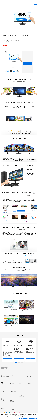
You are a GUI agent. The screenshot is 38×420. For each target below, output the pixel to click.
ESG (28, 382)
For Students (2, 384)
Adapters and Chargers (12, 408)
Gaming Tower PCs (3, 401)
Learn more (7, 358)
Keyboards (11, 400)
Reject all (28, 418)
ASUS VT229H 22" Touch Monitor (6, 2)
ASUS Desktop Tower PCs (3, 400)
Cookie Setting (22, 418)
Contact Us (20, 383)
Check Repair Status (21, 394)
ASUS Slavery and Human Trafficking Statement (23, 389)
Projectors (2, 398)
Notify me (35, 4)
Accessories (2, 389)
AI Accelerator (11, 390)
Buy (19, 358)
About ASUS (20, 382)
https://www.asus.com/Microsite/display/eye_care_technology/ (23, 255)
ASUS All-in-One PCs (3, 399)
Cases (10, 384)
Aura (28, 390)
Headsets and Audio (12, 402)
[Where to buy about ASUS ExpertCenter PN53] (34, 360)
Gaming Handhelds (3, 391)
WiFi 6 (10, 393)
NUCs (1, 402)
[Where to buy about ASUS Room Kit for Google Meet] (23, 360)
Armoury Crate (29, 389)
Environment (29, 383)
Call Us (20, 398)
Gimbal (10, 407)
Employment (20, 384)
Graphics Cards (2, 408)
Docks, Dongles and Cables (13, 409)
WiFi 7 (10, 392)
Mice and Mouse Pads (12, 401)
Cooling (10, 382)
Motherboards (2, 407)
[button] (7, 357)
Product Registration (21, 396)
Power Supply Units (12, 383)
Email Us (20, 397)
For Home (2, 383)
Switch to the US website (21, 210)
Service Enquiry (20, 395)
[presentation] (23, 360)
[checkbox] (33, 30)
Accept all (34, 418)
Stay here (14, 210)
